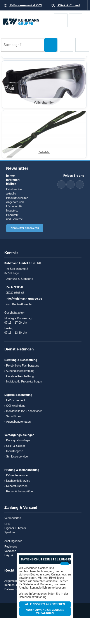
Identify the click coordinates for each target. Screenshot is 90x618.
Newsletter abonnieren (25, 228)
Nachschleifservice (18, 480)
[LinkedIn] (61, 184)
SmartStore (13, 416)
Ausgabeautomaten (18, 421)
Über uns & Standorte (19, 278)
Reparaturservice (17, 486)
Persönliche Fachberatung (22, 365)
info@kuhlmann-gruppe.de (24, 298)
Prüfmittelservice (17, 475)
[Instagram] (80, 184)
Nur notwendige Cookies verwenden (45, 611)
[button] (66, 45)
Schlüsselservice (17, 456)
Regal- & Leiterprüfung (20, 491)
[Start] (27, 20)
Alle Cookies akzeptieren (45, 604)
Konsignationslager (18, 440)
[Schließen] (64, 563)
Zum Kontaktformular (19, 304)
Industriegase (14, 451)
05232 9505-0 (14, 287)
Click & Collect (15, 445)
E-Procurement (15, 400)
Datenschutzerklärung (32, 597)
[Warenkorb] (61, 20)
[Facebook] (70, 184)
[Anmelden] (75, 20)
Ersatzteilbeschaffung (20, 376)
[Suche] (50, 45)
